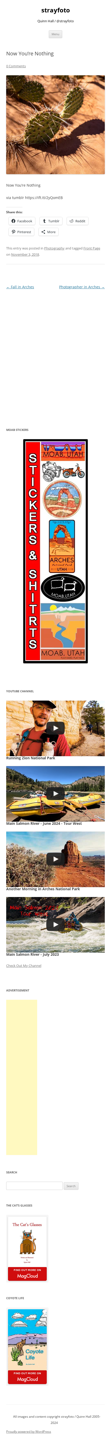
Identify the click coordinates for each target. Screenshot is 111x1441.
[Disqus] (55, 355)
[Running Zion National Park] (55, 728)
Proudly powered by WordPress (28, 1431)
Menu (55, 34)
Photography (54, 248)
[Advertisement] (21, 1077)
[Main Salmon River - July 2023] (55, 925)
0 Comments (16, 66)
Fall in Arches (20, 286)
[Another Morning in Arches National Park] (55, 859)
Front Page (91, 248)
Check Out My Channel (23, 965)
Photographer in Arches (82, 286)
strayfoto (55, 10)
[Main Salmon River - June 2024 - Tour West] (55, 794)
